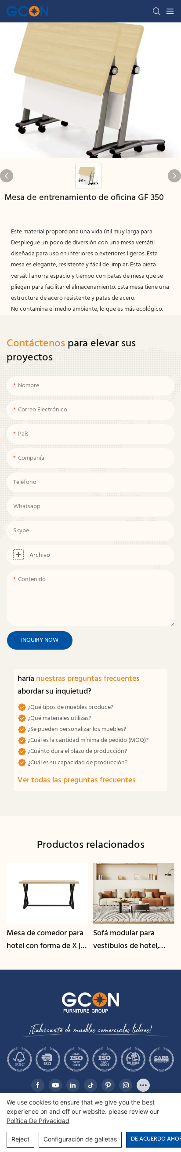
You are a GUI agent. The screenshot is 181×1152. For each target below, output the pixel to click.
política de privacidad (38, 1120)
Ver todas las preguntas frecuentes (77, 780)
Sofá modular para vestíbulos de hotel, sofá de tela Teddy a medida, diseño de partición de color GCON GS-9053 (126, 940)
